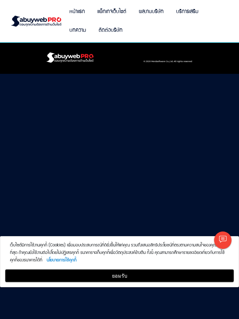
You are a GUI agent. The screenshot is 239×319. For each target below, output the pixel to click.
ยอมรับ (119, 276)
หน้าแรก (77, 11)
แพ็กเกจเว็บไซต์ (111, 11)
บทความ (77, 30)
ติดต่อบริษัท (111, 30)
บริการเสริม (187, 11)
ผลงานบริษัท (151, 11)
